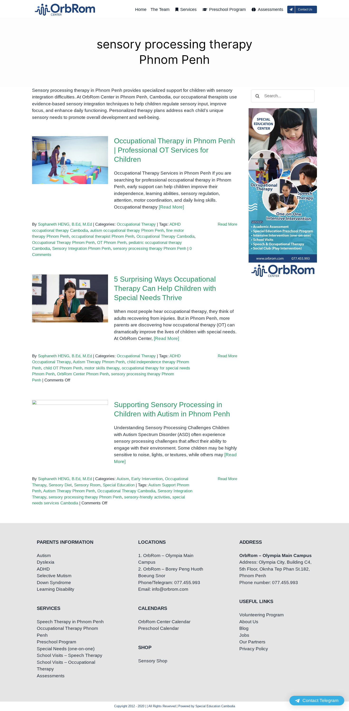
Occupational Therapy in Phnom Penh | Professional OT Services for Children (70, 148)
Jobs (244, 635)
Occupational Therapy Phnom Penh (63, 242)
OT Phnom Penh (111, 242)
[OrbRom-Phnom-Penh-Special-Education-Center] (65, 4)
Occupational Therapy (136, 224)
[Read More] (171, 206)
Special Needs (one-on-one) (65, 648)
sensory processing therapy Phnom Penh (149, 248)
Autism (123, 479)
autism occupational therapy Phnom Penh (127, 230)
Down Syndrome (54, 582)
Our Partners (252, 641)
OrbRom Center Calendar (164, 621)
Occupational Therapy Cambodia (165, 236)
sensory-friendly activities (147, 497)
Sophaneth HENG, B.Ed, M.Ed (65, 224)
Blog (244, 628)
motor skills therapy (102, 368)
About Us (248, 621)
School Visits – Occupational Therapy (66, 666)
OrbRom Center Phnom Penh (83, 374)
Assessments (51, 675)
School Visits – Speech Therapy (69, 655)
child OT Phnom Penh (62, 368)
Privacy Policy (253, 648)
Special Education (119, 485)
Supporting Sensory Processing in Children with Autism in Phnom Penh (70, 412)
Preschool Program (56, 641)
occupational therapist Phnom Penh (102, 236)
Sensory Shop (152, 660)
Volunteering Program (261, 614)
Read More (227, 224)
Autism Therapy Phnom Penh (99, 362)
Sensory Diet (60, 485)
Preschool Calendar (158, 628)
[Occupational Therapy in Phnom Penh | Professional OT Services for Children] (70, 160)
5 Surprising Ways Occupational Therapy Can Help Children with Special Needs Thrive (70, 283)
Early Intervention (147, 479)
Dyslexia (45, 562)
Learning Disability (55, 589)
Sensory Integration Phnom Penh (81, 248)
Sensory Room (87, 485)
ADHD (43, 569)
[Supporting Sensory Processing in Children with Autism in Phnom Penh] (70, 424)
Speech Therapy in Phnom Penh (70, 621)
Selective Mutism (54, 575)
